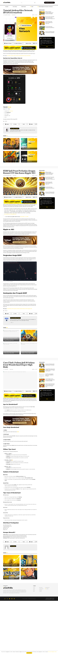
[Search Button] (35, 2)
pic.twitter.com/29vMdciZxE (10, 214)
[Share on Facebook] (34, 43)
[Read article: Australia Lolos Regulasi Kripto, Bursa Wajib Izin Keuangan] (42, 375)
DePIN (6, 121)
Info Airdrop (15, 6)
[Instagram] (7, 599)
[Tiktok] (5, 599)
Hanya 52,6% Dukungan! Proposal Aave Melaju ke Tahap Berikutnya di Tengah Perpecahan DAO (11, 339)
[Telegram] (12, 599)
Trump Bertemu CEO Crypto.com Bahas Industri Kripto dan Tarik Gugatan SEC (19, 308)
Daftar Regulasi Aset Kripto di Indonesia (46, 6)
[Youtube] (9, 599)
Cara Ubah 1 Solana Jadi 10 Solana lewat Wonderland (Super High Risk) (18, 55)
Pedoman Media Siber (48, 599)
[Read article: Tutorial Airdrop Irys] (29, 144)
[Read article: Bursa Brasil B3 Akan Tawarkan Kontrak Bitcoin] (42, 28)
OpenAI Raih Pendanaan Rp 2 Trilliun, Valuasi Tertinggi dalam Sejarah (50, 370)
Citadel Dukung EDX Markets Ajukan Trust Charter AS (48, 22)
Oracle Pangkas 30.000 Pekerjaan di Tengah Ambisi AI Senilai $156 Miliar (50, 380)
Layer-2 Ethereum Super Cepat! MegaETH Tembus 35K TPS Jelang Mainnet (28, 339)
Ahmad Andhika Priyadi (8, 175)
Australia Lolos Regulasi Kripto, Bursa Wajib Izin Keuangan (49, 375)
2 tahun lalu (14, 175)
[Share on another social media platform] (36, 43)
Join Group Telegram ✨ (49, 2)
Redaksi (53, 599)
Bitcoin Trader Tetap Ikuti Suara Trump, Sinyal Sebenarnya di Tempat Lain (50, 17)
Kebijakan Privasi (51, 598)
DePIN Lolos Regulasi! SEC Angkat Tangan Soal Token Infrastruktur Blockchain (11, 147)
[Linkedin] (14, 599)
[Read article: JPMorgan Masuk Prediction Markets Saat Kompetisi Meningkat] (42, 13)
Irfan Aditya (6, 369)
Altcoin (6, 310)
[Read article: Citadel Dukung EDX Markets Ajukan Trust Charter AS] (42, 23)
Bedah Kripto (23, 6)
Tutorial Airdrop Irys (26, 148)
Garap (9, 107)
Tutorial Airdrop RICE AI (27, 161)
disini (18, 431)
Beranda (6, 6)
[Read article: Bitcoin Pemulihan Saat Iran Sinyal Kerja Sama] (29, 561)
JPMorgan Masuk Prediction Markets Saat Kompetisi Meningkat (49, 12)
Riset (32, 6)
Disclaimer (47, 598)
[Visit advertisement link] (20, 48)
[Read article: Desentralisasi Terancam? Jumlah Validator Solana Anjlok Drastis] (29, 348)
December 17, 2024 (24, 216)
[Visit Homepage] (6, 2)
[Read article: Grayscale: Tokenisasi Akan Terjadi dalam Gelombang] (42, 33)
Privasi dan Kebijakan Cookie (52, 651)
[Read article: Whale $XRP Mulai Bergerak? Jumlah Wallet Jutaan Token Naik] (11, 348)
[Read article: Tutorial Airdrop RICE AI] (29, 156)
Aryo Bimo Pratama (15, 128)
